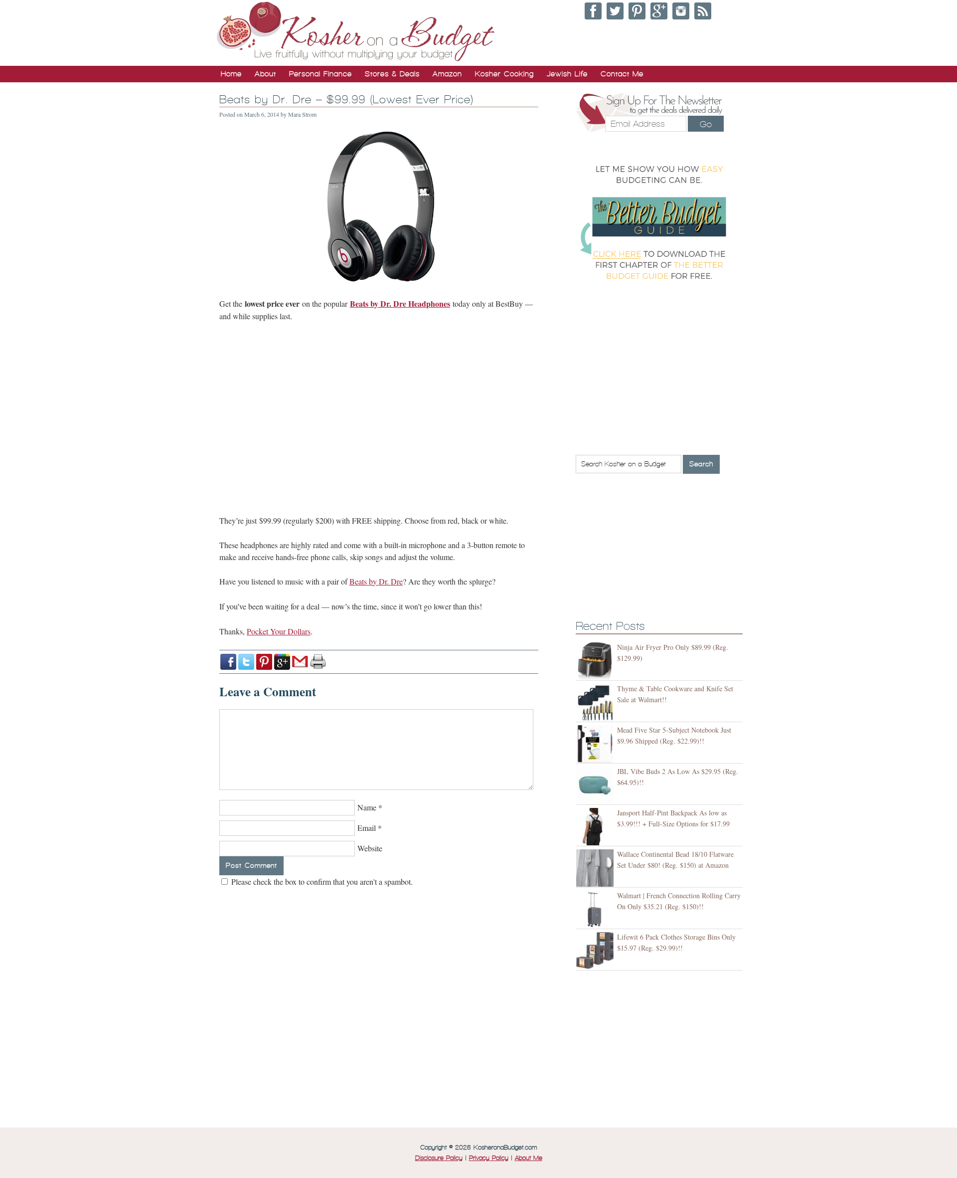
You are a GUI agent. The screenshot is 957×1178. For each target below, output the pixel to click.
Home (231, 74)
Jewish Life (567, 74)
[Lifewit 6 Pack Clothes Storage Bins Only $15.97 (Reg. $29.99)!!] (596, 951)
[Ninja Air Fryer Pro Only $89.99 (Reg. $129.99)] (596, 661)
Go (706, 124)
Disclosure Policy (439, 1158)
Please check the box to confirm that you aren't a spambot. (321, 881)
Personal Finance (320, 74)
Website (369, 848)
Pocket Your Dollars (279, 631)
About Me (528, 1158)
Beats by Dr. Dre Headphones (400, 303)
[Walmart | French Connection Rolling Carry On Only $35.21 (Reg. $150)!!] (596, 909)
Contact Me (622, 74)
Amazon (447, 74)
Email (366, 827)
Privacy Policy (488, 1158)
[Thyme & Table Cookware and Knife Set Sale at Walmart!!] (596, 702)
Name (366, 807)
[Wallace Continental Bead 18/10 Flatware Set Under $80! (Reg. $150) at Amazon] (596, 868)
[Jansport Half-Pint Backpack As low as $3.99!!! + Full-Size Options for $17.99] (596, 826)
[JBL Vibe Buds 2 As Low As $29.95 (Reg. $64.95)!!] (596, 785)
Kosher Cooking (504, 74)
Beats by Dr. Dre (376, 581)
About (265, 74)
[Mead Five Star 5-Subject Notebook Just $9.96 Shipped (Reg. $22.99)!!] (596, 744)
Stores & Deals (392, 74)
